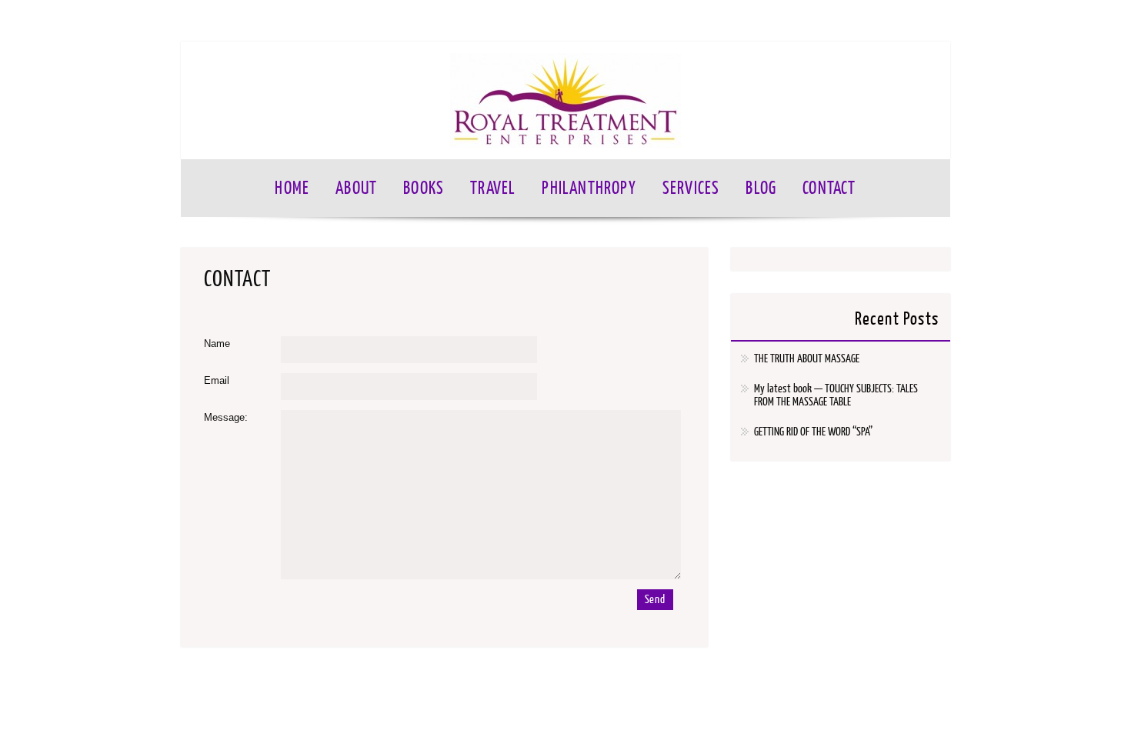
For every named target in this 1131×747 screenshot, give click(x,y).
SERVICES (691, 188)
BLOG (761, 188)
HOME (292, 188)
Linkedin (935, 21)
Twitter (906, 21)
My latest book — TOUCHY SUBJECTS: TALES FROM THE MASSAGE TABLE (836, 395)
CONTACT (829, 188)
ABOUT (356, 188)
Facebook (877, 21)
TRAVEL (492, 188)
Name (217, 343)
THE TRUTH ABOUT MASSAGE (806, 358)
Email (216, 380)
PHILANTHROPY (589, 188)
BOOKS (423, 188)
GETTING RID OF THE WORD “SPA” (813, 432)
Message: (226, 417)
